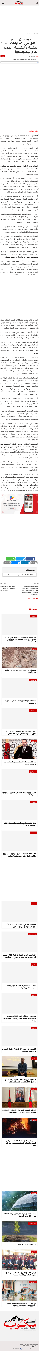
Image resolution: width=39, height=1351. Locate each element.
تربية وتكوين (32, 934)
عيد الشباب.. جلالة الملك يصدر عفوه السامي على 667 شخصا (20, 763)
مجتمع (34, 903)
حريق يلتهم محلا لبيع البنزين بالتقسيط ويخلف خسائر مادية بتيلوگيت (20, 824)
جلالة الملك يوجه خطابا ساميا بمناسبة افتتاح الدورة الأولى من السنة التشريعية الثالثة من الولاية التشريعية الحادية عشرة (30, 590)
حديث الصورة (32, 1223)
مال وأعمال (33, 680)
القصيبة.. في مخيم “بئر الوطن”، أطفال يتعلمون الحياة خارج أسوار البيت (19, 1050)
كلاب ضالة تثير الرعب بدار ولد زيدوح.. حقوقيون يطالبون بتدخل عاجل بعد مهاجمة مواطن (19, 854)
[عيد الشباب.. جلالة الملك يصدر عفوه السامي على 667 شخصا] (19, 749)
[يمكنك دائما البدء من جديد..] (19, 1231)
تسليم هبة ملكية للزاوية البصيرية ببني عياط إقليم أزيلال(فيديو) (8, 588)
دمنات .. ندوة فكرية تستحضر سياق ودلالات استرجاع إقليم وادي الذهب (20, 986)
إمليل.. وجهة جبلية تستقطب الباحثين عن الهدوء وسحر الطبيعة (19, 793)
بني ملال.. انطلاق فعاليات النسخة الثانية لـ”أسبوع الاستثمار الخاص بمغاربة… (21, 1304)
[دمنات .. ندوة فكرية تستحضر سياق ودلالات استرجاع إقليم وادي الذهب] (19, 972)
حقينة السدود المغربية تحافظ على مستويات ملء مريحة (20, 701)
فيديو (34, 649)
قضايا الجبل (33, 771)
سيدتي (2, 56)
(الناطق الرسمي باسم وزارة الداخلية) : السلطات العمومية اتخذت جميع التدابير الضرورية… (19, 1111)
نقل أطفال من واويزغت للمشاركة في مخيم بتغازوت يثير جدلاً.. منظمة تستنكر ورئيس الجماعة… (20, 639)
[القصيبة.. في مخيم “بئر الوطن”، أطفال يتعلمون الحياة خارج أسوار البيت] (19, 1036)
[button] (30, 558)
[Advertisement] (19, 18)
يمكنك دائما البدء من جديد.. (26, 1244)
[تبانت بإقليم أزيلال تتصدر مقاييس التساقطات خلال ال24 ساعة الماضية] (19, 1201)
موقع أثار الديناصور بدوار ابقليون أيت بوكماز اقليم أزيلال (20, 671)
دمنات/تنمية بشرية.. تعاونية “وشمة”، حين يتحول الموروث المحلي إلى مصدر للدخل (21, 732)
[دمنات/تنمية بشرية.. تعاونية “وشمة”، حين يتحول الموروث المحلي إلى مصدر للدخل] (19, 718)
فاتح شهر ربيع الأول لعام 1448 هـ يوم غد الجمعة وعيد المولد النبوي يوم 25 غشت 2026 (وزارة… (19, 1018)
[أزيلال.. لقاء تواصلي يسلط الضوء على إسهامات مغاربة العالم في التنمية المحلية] (19, 1260)
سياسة (34, 741)
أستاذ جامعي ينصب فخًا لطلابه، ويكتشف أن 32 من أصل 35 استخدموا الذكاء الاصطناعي (19, 1080)
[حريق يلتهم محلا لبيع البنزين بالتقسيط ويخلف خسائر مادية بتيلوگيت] (19, 810)
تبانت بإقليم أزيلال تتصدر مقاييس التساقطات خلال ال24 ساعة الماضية (20, 1214)
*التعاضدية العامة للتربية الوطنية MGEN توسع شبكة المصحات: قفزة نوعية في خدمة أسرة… (19, 956)
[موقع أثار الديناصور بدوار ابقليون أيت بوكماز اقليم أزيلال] (19, 657)
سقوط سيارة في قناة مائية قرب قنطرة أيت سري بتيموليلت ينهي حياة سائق (20, 925)
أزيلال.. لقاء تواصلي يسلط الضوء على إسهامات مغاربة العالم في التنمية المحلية (19, 1273)
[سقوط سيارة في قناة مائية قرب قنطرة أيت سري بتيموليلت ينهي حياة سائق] (19, 911)
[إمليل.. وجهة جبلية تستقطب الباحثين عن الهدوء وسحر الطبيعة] (19, 779)
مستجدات (33, 616)
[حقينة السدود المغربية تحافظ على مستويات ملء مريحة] (19, 688)
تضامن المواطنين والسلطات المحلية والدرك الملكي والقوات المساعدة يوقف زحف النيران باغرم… (20, 1143)
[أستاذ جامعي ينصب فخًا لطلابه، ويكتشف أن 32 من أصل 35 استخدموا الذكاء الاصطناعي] (19, 1066)
